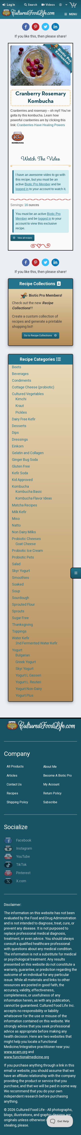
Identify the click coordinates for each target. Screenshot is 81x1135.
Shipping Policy (17, 802)
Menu (73, 14)
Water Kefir (20, 638)
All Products (15, 766)
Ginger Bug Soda (25, 459)
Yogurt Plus (24, 695)
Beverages (20, 374)
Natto (16, 525)
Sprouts (18, 611)
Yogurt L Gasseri (28, 675)
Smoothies (20, 577)
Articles (12, 775)
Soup (16, 591)
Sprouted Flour (23, 604)
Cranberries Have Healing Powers (41, 125)
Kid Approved (22, 480)
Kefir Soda (20, 473)
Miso (16, 518)
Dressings (20, 439)
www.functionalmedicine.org (26, 1057)
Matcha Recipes (24, 505)
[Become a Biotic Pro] (24, 295)
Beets (16, 367)
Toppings (19, 631)
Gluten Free (21, 466)
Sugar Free (20, 618)
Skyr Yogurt (21, 571)
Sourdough (20, 598)
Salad (16, 564)
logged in (22, 189)
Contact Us (14, 784)
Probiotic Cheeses (26, 539)
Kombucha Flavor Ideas (34, 498)
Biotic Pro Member (37, 184)
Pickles (21, 412)
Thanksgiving (22, 624)
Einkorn (18, 446)
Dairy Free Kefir (23, 419)
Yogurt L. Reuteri (28, 682)
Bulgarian (23, 655)
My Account (51, 784)
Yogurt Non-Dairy (29, 689)
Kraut (20, 406)
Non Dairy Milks (24, 532)
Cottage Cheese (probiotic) (33, 387)
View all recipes (24, 238)
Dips (15, 432)
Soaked (18, 584)
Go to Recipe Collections (38, 335)
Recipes (12, 793)
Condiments (21, 380)
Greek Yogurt (26, 662)
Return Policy (52, 793)
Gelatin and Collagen (28, 453)
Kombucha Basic (29, 491)
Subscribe (50, 802)
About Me (50, 767)
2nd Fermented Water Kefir (36, 643)
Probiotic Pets (23, 557)
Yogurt (17, 650)
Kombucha (20, 486)
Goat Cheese (26, 544)
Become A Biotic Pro (57, 775)
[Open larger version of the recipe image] (40, 65)
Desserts (19, 426)
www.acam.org (15, 1052)
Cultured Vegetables (28, 394)
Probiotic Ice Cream (27, 550)
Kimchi (21, 399)
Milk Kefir (19, 512)
